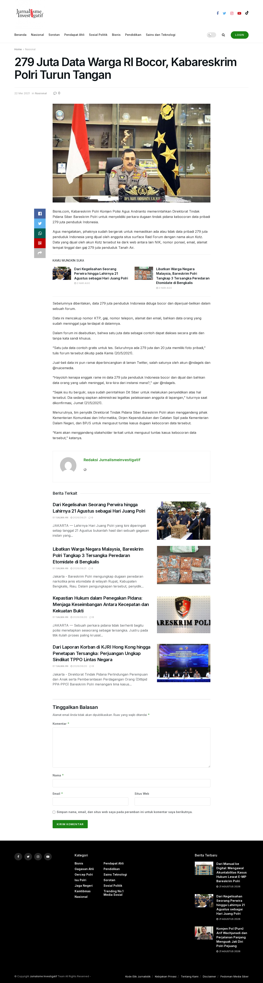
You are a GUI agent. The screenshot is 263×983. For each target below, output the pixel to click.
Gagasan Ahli (84, 869)
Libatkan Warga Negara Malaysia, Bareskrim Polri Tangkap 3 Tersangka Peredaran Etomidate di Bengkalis (98, 555)
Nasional (37, 34)
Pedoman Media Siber (234, 976)
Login (239, 34)
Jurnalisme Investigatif (43, 976)
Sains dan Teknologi (160, 34)
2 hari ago (83, 283)
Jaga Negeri (84, 885)
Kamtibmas (83, 891)
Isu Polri (80, 880)
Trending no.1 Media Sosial (113, 892)
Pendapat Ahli (74, 34)
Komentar (61, 724)
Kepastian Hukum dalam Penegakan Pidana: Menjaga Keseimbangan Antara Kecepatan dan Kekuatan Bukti (101, 604)
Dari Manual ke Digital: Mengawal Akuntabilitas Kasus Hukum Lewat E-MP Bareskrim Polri (231, 872)
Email (58, 794)
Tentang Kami (189, 976)
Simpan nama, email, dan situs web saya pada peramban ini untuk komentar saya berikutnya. (125, 812)
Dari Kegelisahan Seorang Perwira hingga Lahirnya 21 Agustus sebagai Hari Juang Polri (101, 273)
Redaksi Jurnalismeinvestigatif (112, 460)
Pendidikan (133, 34)
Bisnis (116, 34)
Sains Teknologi (115, 874)
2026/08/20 (79, 617)
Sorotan (54, 34)
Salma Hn (62, 517)
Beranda (20, 34)
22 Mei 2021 (22, 93)
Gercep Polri (84, 874)
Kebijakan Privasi (165, 976)
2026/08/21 (79, 517)
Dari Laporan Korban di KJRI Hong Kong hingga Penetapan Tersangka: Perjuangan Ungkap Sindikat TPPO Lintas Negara (101, 653)
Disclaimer (209, 976)
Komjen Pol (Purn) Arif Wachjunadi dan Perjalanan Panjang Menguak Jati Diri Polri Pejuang (231, 937)
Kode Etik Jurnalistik (138, 976)
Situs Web (142, 793)
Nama (58, 775)
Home (18, 49)
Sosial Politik (98, 34)
